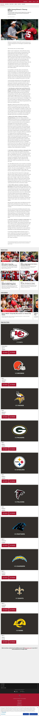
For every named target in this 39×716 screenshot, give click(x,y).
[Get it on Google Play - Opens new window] (22, 692)
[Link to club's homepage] (2, 1)
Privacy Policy (19, 700)
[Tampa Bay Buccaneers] (19, 696)
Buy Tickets (5, 352)
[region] (19, 711)
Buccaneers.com (28, 648)
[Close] (37, 708)
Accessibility (19, 703)
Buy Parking (12, 352)
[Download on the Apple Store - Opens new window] (16, 691)
